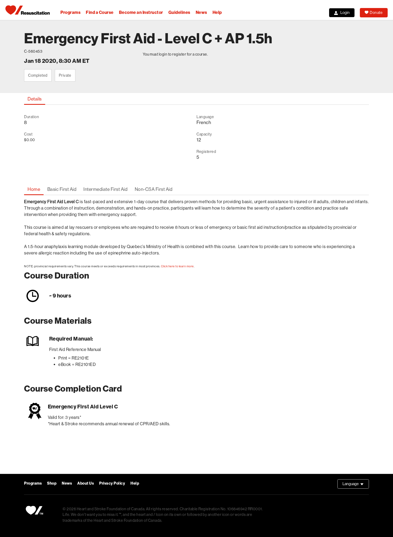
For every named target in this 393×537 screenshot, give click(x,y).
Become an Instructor (141, 12)
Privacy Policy (112, 483)
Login (345, 12)
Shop (51, 483)
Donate (376, 12)
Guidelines (179, 12)
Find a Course (100, 12)
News (201, 12)
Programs (70, 12)
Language (355, 485)
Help (217, 12)
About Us (85, 483)
